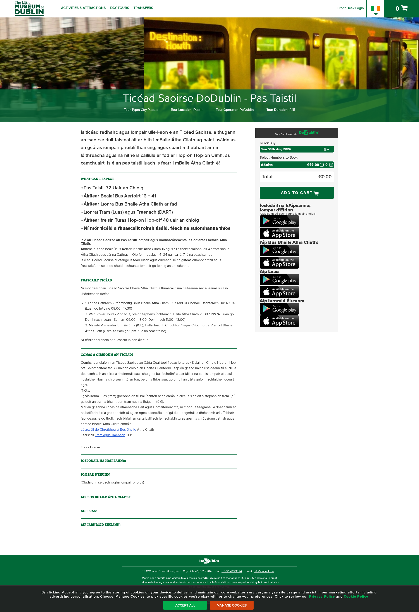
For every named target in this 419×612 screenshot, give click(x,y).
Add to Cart (297, 192)
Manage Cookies (232, 605)
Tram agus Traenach (110, 435)
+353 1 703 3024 (232, 571)
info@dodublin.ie (264, 571)
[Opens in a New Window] (279, 226)
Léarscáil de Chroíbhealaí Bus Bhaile (108, 429)
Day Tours (119, 8)
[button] (326, 149)
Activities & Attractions (83, 8)
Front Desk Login (350, 8)
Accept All (185, 605)
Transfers (143, 8)
